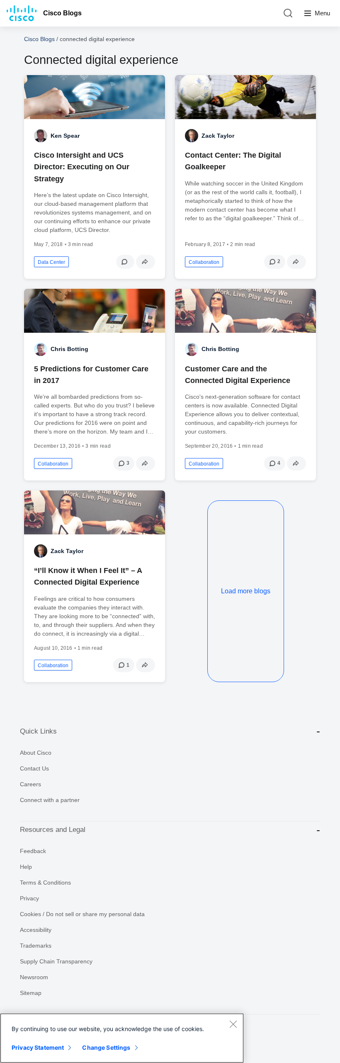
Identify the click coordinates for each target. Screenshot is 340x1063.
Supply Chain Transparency (56, 961)
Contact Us (34, 768)
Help (26, 866)
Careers (30, 784)
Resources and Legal (52, 830)
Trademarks (35, 945)
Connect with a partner (50, 800)
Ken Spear (65, 135)
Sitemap (30, 993)
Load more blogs (245, 591)
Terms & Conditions (45, 882)
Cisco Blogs (62, 13)
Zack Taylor (218, 135)
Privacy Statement (38, 1047)
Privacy (29, 898)
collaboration (204, 262)
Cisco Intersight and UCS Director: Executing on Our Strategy (81, 167)
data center (51, 262)
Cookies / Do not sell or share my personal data (82, 914)
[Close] (233, 1024)
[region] (122, 1038)
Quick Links (38, 731)
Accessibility (35, 929)
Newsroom (34, 977)
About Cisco (35, 752)
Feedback (33, 851)
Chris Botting (69, 349)
